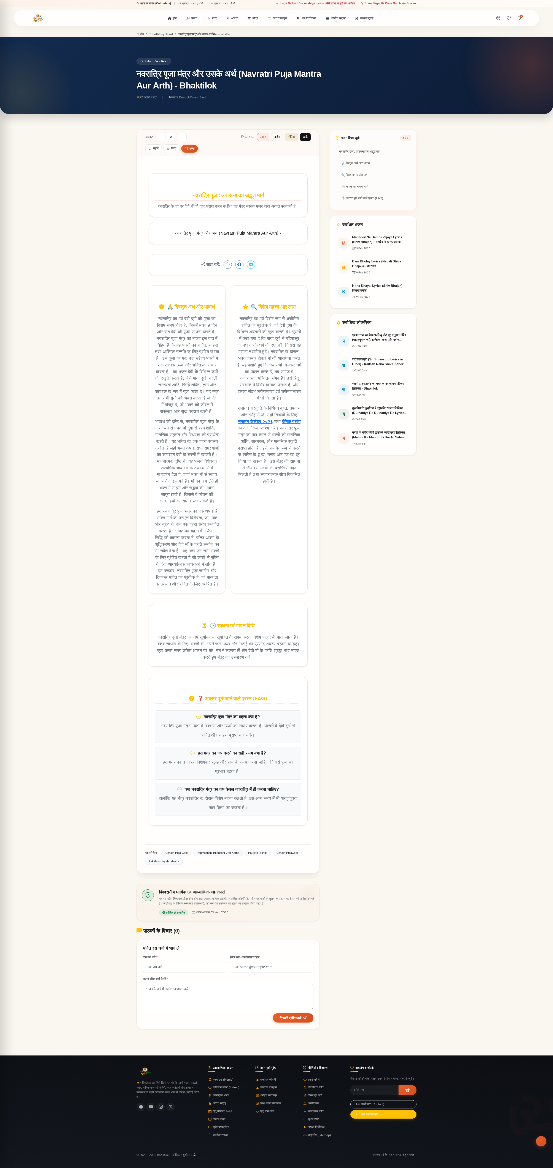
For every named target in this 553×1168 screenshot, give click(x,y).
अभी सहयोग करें (369, 1114)
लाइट (263, 137)
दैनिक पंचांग (291, 421)
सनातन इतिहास (268, 1087)
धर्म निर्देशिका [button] (309, 18)
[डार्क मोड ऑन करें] (498, 18)
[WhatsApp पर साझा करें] (228, 264)
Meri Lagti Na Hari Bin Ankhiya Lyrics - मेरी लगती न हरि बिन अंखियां (287, 3)
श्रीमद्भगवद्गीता (221, 1127)
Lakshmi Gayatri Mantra (164, 861)
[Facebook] (141, 1107)
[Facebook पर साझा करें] (239, 264)
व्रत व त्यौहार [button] (280, 18)
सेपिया (291, 137)
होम (175, 18)
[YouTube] (150, 1107)
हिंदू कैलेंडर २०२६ (222, 1111)
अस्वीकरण (313, 1103)
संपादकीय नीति (316, 1111)
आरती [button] (234, 18)
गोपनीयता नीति (316, 1087)
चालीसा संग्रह (220, 1135)
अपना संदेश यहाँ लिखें (155, 979)
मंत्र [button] (214, 18)
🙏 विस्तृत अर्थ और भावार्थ (355, 163)
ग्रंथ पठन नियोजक (270, 1103)
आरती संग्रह (219, 1103)
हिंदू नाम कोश (267, 1111)
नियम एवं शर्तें (315, 1095)
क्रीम (277, 137)
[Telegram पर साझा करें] (251, 264)
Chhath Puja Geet (161, 34)
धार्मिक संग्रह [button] (338, 18)
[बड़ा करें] (182, 137)
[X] (170, 1107)
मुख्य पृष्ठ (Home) (223, 1079)
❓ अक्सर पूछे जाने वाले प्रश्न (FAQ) (362, 198)
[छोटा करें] (160, 137)
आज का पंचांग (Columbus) (155, 3)
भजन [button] (194, 18)
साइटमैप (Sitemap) (319, 1135)
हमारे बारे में (313, 1079)
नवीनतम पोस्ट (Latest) (226, 1087)
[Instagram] (160, 1107)
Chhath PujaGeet (287, 852)
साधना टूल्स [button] (366, 18)
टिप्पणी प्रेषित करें (290, 1018)
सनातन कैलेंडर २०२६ (255, 421)
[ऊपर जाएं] (541, 1141)
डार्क (305, 137)
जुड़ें (407, 1090)
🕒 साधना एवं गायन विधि (354, 186)
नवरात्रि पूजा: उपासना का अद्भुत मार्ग (359, 151)
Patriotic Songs (257, 852)
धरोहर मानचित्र (268, 1095)
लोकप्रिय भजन (221, 1095)
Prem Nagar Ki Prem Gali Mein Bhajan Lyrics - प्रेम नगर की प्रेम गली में (381, 3)
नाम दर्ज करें (150, 957)
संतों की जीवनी (268, 1079)
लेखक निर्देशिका (316, 1127)
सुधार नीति (313, 1119)
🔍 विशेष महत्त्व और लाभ (354, 175)
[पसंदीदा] (508, 18)
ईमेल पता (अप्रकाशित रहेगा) (245, 957)
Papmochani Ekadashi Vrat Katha (218, 852)
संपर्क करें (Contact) (372, 1104)
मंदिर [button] (255, 18)
